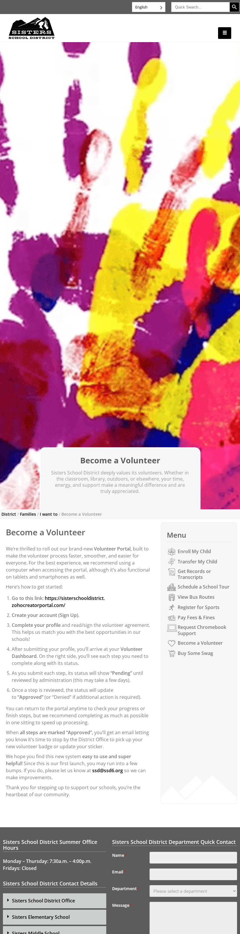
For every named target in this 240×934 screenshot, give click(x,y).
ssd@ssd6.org (107, 770)
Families (28, 514)
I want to (49, 514)
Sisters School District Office (43, 900)
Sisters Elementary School (41, 917)
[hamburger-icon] (224, 33)
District (8, 514)
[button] (54, 900)
